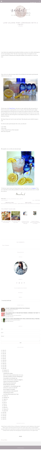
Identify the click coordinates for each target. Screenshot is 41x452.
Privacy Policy (4, 440)
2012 (3, 415)
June (4, 402)
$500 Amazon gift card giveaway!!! (9, 383)
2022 (3, 357)
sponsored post (15, 198)
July (4, 400)
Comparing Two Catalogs (8, 373)
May (4, 404)
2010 (3, 419)
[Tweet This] (36, 200)
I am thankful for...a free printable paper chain (11, 386)
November (5, 371)
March (4, 407)
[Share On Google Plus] (39, 200)
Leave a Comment (4, 200)
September (5, 397)
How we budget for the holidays (9, 389)
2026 (3, 350)
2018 (3, 363)
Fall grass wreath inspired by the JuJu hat (10, 381)
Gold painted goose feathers (8, 392)
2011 (3, 417)
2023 (3, 355)
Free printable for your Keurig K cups (10, 378)
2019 (3, 361)
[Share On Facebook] (37, 200)
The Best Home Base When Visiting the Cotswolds (17, 308)
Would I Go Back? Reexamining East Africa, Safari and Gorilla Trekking (22, 318)
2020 (3, 360)
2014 (3, 412)
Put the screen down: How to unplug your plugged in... (13, 379)
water (21, 198)
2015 (3, 368)
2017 (3, 365)
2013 (3, 414)
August (4, 399)
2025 (3, 352)
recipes (8, 198)
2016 (3, 366)
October (5, 395)
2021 (3, 358)
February (5, 409)
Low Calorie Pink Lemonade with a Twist (11, 394)
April (4, 405)
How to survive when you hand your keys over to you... (13, 375)
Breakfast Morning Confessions (9, 384)
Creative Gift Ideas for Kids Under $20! (10, 391)
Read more (12, 310)
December (5, 370)
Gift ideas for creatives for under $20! (10, 387)
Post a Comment (5, 245)
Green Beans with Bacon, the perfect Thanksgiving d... (13, 376)
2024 (3, 353)
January (4, 410)
